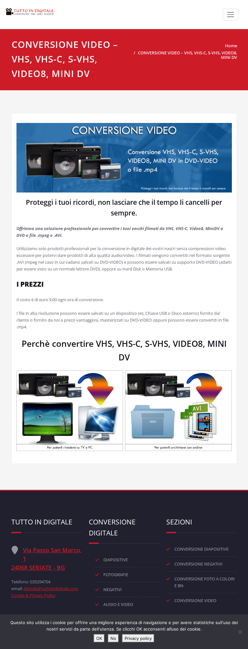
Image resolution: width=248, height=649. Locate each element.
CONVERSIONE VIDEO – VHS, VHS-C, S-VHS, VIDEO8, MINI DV (187, 55)
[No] (240, 632)
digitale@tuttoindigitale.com (51, 588)
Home (231, 46)
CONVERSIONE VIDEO (195, 600)
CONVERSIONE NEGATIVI (198, 564)
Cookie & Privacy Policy (33, 595)
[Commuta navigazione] (230, 14)
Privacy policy (138, 638)
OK (99, 638)
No (113, 638)
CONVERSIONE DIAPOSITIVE (201, 549)
